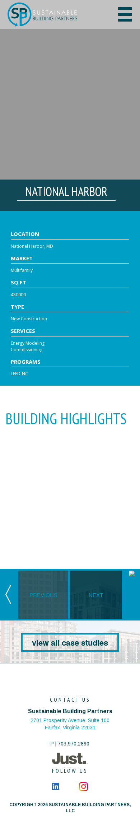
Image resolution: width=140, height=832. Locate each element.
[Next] (132, 572)
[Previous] (8, 594)
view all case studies (70, 642)
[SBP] (53, 15)
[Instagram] (83, 786)
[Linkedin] (56, 786)
